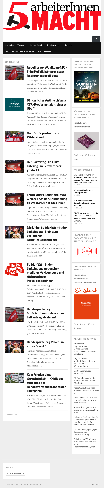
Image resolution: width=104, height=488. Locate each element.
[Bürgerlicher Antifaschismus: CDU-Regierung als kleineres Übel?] (14, 104)
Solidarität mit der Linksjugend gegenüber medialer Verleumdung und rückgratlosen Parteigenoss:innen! (45, 272)
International (36, 45)
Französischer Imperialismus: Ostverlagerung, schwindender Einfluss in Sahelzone (85, 349)
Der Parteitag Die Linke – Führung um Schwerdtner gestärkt (44, 166)
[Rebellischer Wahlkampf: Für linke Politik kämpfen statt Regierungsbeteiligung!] (14, 73)
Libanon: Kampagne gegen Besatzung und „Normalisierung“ (85, 432)
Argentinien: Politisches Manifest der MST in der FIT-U (86, 390)
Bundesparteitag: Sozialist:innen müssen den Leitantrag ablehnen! (45, 313)
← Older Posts (11, 414)
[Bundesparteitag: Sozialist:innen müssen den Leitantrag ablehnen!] (14, 314)
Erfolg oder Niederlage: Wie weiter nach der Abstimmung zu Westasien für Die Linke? (47, 199)
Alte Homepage (44, 51)
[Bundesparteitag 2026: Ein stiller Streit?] (14, 346)
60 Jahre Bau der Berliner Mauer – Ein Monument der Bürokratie (86, 380)
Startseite (9, 45)
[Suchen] (96, 39)
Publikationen (53, 45)
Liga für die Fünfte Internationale (19, 51)
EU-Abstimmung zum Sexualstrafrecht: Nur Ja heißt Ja (84, 203)
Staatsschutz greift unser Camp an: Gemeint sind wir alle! (86, 410)
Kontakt (69, 45)
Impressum (96, 484)
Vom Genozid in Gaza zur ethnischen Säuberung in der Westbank (85, 400)
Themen (20, 45)
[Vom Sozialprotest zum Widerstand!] (14, 136)
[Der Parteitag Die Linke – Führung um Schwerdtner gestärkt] (14, 166)
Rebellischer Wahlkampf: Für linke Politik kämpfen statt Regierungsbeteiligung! (47, 71)
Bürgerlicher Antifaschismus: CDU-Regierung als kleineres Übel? (47, 104)
